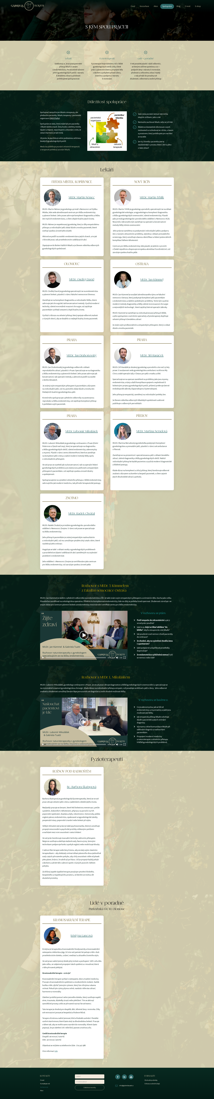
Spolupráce (167, 6)
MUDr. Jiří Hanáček (152, 355)
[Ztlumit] (117, 658)
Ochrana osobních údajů (152, 1084)
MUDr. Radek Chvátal (81, 513)
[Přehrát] (43, 658)
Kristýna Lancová (82, 935)
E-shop (198, 6)
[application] (84, 635)
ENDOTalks (54, 118)
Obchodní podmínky (150, 1080)
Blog (178, 6)
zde (56, 1051)
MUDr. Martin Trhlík (152, 197)
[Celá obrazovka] (124, 658)
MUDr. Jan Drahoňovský (82, 355)
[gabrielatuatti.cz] (27, 6)
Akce (156, 6)
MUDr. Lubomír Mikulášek (81, 431)
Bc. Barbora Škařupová (81, 787)
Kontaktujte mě (45, 1084)
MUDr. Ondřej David (81, 279)
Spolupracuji (44, 1087)
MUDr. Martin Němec (82, 197)
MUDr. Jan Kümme (151, 279)
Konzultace (144, 6)
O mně (187, 6)
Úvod (133, 6)
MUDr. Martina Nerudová (151, 431)
